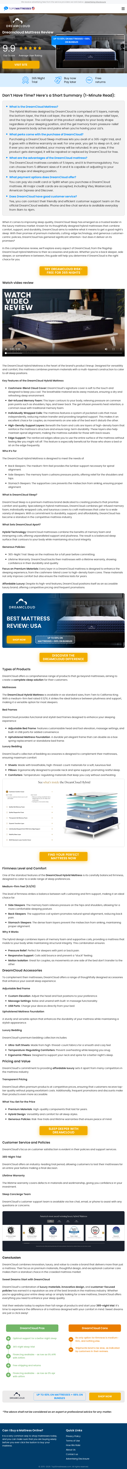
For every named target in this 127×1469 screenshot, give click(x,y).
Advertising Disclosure (77, 1458)
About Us (70, 1449)
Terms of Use (73, 1440)
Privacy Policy (73, 1436)
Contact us (72, 1454)
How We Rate (73, 1445)
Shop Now (105, 1396)
